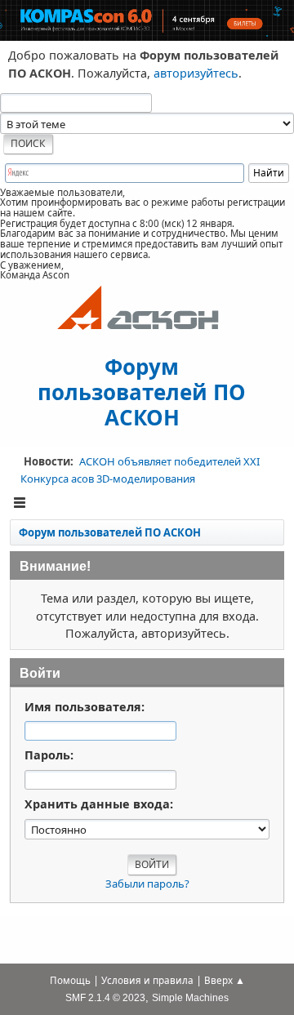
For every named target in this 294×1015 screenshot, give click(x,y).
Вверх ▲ (224, 980)
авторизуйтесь (196, 73)
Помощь (70, 980)
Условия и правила (147, 980)
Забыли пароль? (147, 883)
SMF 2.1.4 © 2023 (105, 997)
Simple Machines (190, 997)
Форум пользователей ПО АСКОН (142, 391)
